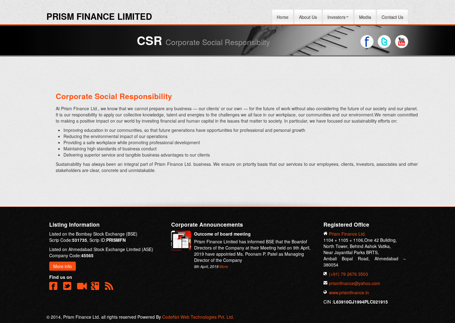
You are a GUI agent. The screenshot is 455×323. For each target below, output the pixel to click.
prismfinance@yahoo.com (354, 283)
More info (62, 266)
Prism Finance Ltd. (347, 234)
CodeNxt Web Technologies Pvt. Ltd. (198, 317)
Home (282, 17)
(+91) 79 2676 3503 (348, 274)
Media (365, 17)
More (223, 266)
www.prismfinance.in (349, 292)
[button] (54, 288)
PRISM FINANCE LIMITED (99, 16)
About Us (308, 17)
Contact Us (392, 17)
